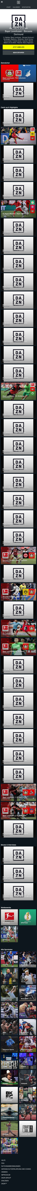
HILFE (3, 1160)
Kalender (16, 7)
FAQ (2, 1163)
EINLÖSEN (5, 1181)
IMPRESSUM (5, 1175)
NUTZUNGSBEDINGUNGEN (10, 1166)
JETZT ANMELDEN (18, 47)
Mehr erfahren (18, 52)
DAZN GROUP (6, 1178)
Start (9, 7)
